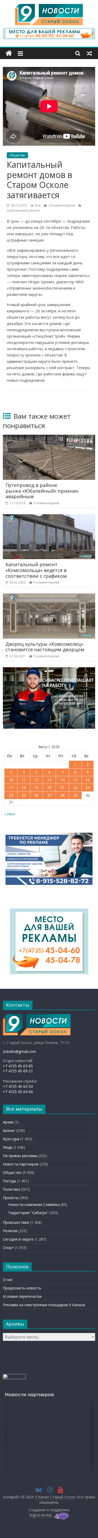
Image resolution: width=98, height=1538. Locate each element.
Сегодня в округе (18, 1239)
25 (24, 795)
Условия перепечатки (22, 1296)
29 (75, 795)
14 (62, 779)
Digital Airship (40, 1515)
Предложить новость (22, 1287)
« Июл (9, 813)
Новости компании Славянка (34, 1204)
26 (36, 795)
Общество (17, 155)
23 (87, 787)
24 (11, 795)
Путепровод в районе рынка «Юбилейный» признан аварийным (41, 491)
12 (36, 779)
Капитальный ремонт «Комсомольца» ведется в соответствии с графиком (36, 570)
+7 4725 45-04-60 (18, 1091)
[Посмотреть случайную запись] (89, 53)
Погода (9, 1180)
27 (49, 795)
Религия (10, 1230)
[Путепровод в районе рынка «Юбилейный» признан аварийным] (49, 438)
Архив (8, 1122)
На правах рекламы (20, 1155)
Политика (11, 1189)
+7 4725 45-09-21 (18, 1070)
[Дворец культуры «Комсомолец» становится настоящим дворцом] (49, 597)
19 (36, 787)
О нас (8, 1279)
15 (75, 779)
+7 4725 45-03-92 (18, 1086)
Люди (7, 1147)
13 (49, 779)
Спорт (8, 1247)
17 (11, 787)
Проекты (11, 1197)
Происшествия (16, 1222)
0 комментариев (46, 503)
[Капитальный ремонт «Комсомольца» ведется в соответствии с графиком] (49, 517)
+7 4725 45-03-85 (18, 1065)
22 (75, 787)
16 (87, 779)
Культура (11, 1138)
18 (24, 787)
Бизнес (9, 1130)
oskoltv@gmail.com (19, 1051)
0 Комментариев (61, 205)
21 (62, 787)
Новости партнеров (20, 1164)
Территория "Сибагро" (28, 1212)
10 (11, 779)
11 (24, 779)
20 (49, 787)
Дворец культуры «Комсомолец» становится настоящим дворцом (44, 647)
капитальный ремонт (23, 210)
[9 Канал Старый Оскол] (9, 53)
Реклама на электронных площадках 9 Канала (44, 1304)
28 (62, 795)
